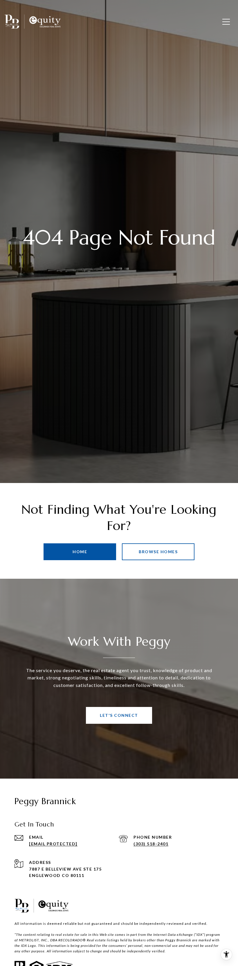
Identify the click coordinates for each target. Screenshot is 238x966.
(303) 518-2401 (151, 843)
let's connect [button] (119, 715)
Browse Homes (158, 551)
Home (80, 551)
